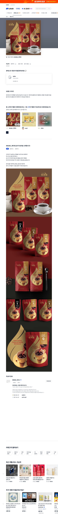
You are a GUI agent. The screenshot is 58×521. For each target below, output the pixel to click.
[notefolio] (13, 4)
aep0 (26, 128)
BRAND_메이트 (17, 57)
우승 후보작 (25, 114)
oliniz (42, 128)
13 (15, 64)
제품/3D (14, 382)
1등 (8, 114)
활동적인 (11, 148)
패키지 (19, 382)
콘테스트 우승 (41, 513)
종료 (7, 16)
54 (30, 64)
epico (14, 76)
